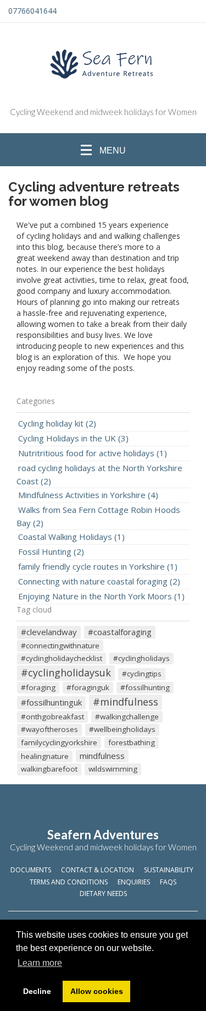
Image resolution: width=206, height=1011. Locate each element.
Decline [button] (37, 991)
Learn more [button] (40, 963)
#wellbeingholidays (122, 729)
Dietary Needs (103, 893)
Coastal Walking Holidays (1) (71, 536)
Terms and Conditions (69, 882)
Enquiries (134, 882)
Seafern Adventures (103, 834)
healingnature (45, 756)
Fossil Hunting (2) (51, 551)
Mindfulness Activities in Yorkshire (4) (88, 494)
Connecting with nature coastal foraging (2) (99, 581)
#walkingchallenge (127, 717)
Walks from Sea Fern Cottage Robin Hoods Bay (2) (98, 516)
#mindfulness (125, 701)
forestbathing (131, 742)
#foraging (38, 687)
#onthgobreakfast (52, 717)
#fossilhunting (145, 687)
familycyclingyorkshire (59, 742)
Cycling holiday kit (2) (57, 423)
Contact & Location (97, 870)
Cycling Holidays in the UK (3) (73, 438)
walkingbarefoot (49, 769)
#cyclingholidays (141, 658)
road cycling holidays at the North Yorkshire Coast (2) (99, 474)
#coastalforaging (120, 631)
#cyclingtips (142, 674)
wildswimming (112, 769)
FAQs (168, 882)
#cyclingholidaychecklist (61, 658)
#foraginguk (87, 687)
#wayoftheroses (49, 729)
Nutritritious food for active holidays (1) (92, 452)
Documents (30, 870)
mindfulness (102, 755)
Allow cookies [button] (96, 991)
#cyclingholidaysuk (66, 672)
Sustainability (168, 870)
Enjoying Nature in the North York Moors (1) (101, 596)
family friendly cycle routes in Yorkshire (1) (97, 566)
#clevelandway (49, 631)
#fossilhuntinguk (51, 702)
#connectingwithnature (60, 646)
